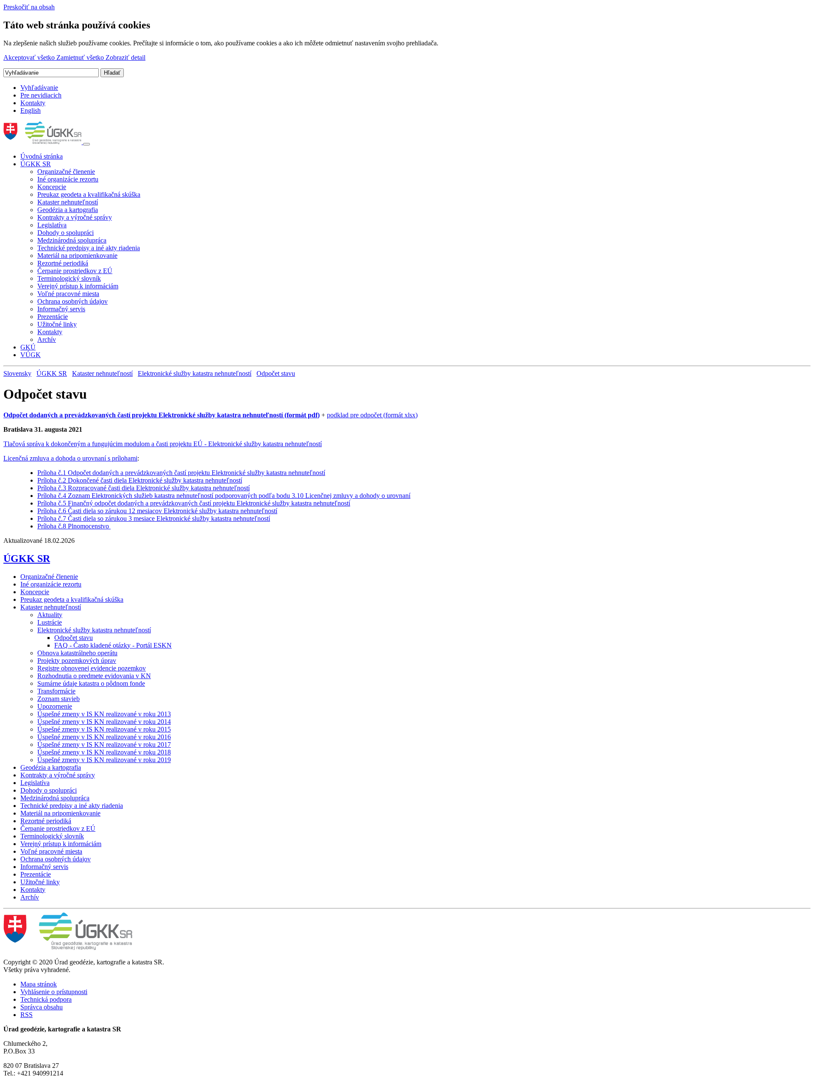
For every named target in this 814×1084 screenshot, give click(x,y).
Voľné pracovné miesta (68, 293)
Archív (46, 339)
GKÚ (28, 347)
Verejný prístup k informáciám (77, 286)
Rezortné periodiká (62, 263)
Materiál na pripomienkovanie (77, 255)
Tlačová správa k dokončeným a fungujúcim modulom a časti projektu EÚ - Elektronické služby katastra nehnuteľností (162, 443)
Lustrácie (49, 622)
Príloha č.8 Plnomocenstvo (74, 526)
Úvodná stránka (41, 156)
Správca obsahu (41, 1007)
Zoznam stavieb (58, 698)
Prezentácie (52, 316)
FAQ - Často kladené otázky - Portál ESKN (113, 645)
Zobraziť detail (125, 57)
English (30, 110)
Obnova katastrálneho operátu (77, 653)
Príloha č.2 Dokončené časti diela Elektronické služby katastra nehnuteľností (139, 480)
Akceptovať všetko (29, 57)
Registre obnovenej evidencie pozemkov (91, 668)
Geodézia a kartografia (67, 209)
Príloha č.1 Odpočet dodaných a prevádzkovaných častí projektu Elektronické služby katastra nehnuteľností (181, 472)
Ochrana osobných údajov (72, 301)
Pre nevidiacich (40, 95)
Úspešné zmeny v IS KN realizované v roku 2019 (104, 759)
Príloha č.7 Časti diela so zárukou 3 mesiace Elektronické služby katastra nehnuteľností (153, 518)
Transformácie (56, 691)
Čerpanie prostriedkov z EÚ (74, 270)
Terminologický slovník (69, 278)
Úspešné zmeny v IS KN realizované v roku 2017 (104, 744)
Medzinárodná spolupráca (71, 240)
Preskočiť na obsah (29, 7)
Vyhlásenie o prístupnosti (53, 991)
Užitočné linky (57, 324)
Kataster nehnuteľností (67, 202)
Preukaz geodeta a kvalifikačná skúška (88, 194)
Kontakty (32, 102)
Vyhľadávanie (39, 87)
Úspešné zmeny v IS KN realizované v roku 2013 (104, 714)
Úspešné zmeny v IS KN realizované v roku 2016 (104, 736)
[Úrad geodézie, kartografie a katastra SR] (43, 141)
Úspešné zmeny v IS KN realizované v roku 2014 (104, 721)
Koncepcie (51, 186)
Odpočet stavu (275, 373)
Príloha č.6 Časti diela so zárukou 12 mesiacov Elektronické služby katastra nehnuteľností (157, 510)
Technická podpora (46, 999)
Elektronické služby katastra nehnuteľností (194, 373)
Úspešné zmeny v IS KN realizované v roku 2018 (104, 752)
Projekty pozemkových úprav (76, 660)
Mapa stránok (38, 984)
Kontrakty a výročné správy (74, 217)
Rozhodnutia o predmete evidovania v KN (94, 675)
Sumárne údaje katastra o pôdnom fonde (91, 683)
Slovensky (17, 373)
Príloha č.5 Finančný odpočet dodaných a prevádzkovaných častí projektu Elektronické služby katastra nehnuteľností (193, 503)
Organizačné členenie (66, 171)
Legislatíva (52, 225)
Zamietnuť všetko (81, 57)
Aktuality (49, 614)
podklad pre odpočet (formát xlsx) (372, 415)
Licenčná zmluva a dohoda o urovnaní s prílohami (70, 458)
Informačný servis (61, 309)
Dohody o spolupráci (65, 232)
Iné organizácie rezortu (67, 179)
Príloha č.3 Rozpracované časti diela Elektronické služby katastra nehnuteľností (143, 488)
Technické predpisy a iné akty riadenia (88, 247)
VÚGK (30, 354)
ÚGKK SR (35, 164)
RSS (26, 1014)
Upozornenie (54, 706)
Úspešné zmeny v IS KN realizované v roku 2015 (104, 729)
